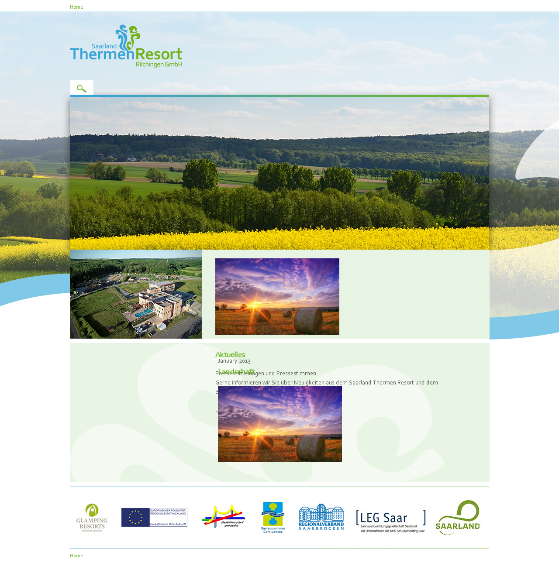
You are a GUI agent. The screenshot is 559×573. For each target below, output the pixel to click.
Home (76, 6)
